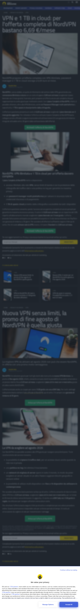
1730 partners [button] (14, 586)
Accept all (68, 604)
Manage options (48, 604)
